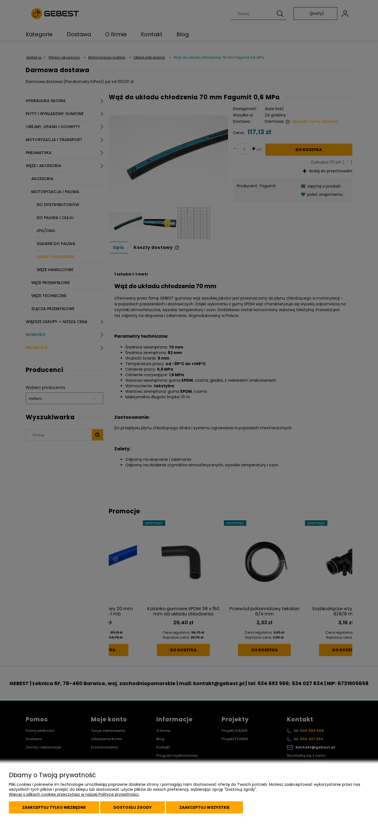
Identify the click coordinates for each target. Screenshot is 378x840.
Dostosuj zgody (132, 807)
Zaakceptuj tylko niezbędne (54, 807)
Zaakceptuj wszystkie (204, 807)
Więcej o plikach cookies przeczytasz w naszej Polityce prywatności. (74, 794)
